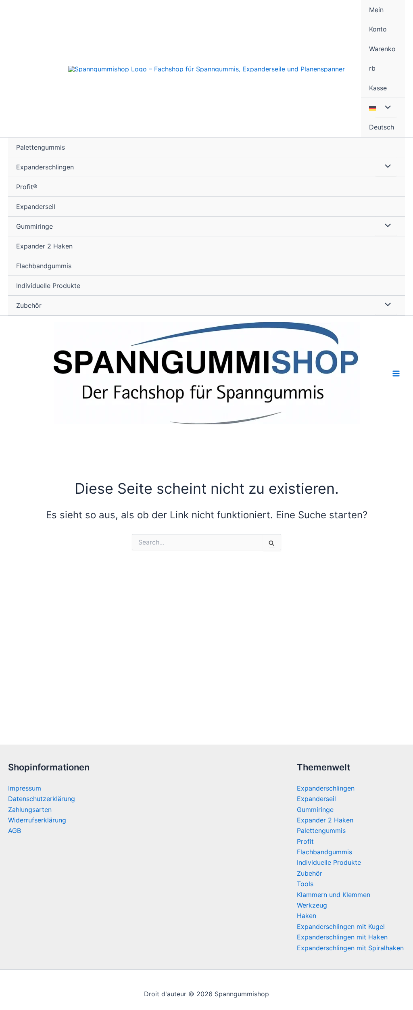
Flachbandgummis (43, 266)
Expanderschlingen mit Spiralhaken (350, 948)
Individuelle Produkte (48, 286)
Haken (306, 916)
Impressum (24, 788)
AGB (14, 830)
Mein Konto (378, 19)
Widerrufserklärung (37, 820)
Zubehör (29, 305)
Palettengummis (40, 147)
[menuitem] (383, 117)
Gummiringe (34, 226)
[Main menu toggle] (396, 373)
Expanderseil (35, 206)
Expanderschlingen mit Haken (342, 937)
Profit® (27, 187)
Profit (305, 841)
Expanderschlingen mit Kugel (341, 926)
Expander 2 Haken (44, 246)
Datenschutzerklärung (41, 799)
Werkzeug (312, 905)
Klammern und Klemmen (333, 895)
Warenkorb (382, 58)
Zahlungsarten (30, 809)
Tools (305, 884)
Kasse (378, 88)
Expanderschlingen (45, 167)
